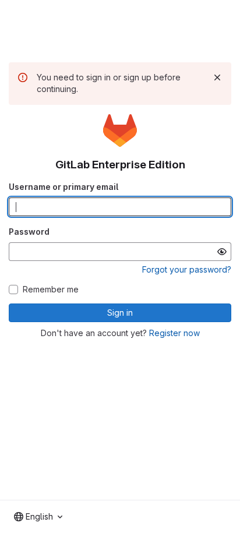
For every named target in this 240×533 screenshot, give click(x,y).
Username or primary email (63, 187)
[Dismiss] (217, 77)
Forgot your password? (186, 269)
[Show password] (222, 251)
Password (29, 232)
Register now (174, 333)
